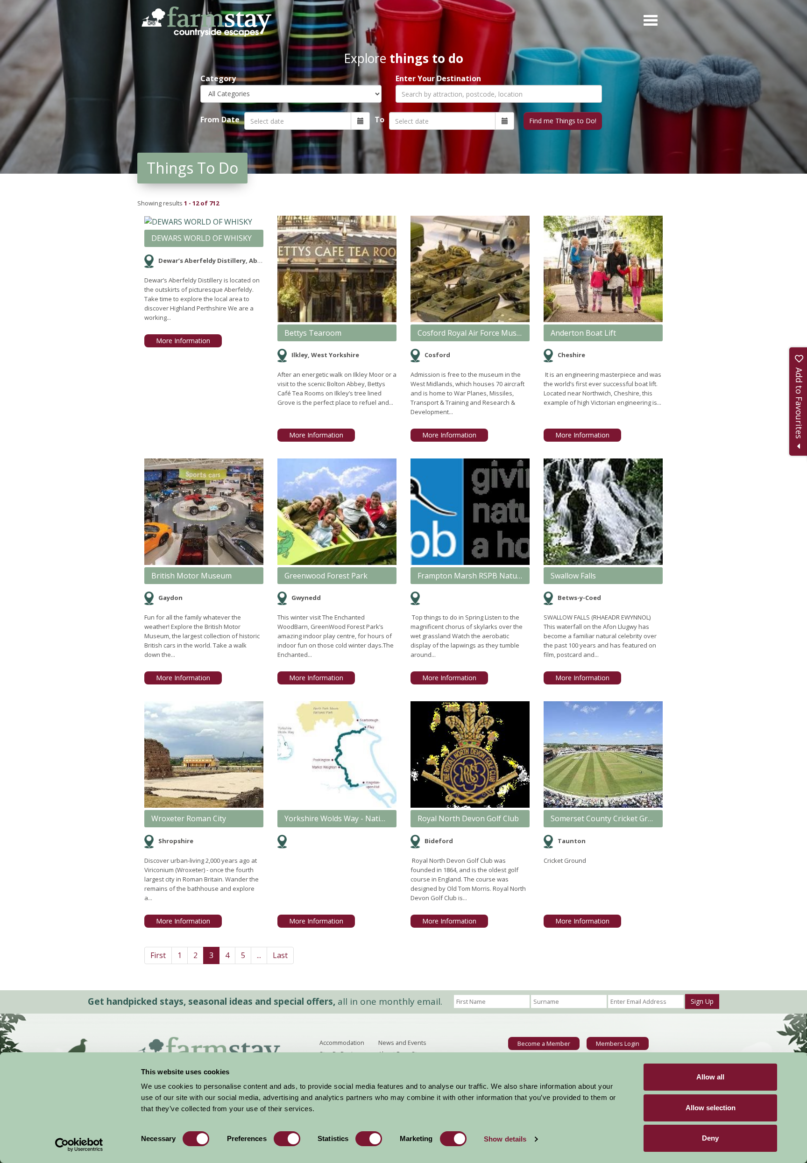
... (259, 955)
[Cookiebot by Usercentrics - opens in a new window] (79, 1145)
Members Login (617, 1043)
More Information (183, 340)
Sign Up (702, 1001)
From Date (220, 119)
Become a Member (543, 1043)
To (379, 119)
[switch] (287, 1138)
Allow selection (711, 1108)
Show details (505, 1139)
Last (280, 955)
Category (218, 79)
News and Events (402, 1042)
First (158, 955)
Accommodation (341, 1042)
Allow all (710, 1077)
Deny (710, 1138)
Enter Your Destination (438, 79)
